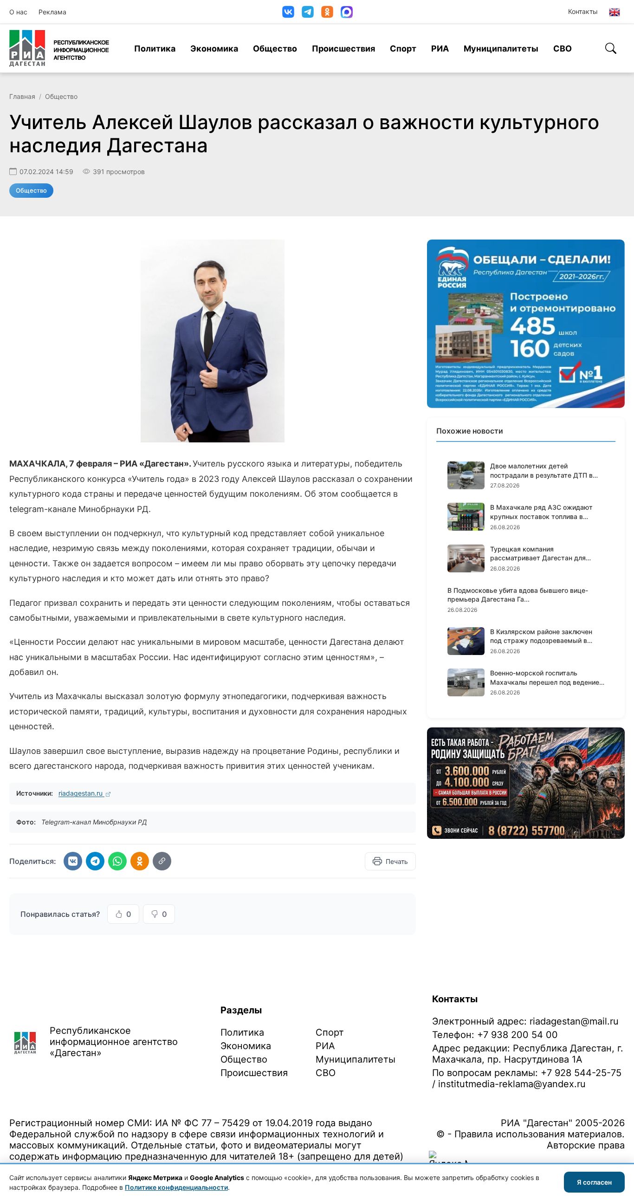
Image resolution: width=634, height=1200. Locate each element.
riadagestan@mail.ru (574, 1021)
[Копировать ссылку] (162, 861)
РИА (440, 48)
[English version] (614, 12)
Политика (154, 48)
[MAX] (347, 12)
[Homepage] (59, 48)
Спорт (403, 48)
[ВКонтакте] (288, 12)
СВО (562, 48)
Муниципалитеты (501, 48)
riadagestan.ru (81, 793)
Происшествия (343, 48)
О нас (18, 12)
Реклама (52, 12)
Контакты (583, 11)
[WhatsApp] (117, 861)
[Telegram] (308, 12)
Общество (275, 48)
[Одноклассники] (327, 12)
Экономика (214, 48)
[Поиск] (611, 48)
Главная (22, 96)
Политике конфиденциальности (176, 1187)
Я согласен (594, 1182)
